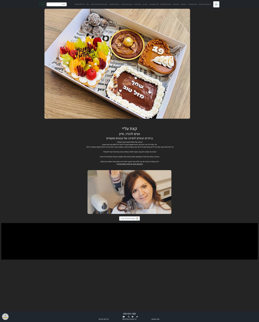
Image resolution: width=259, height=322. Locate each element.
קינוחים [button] (184, 4)
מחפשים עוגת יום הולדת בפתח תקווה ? (129, 164)
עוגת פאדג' (137, 4)
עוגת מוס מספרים (165, 4)
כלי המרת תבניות (80, 4)
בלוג (87, 4)
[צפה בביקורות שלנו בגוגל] (5, 316)
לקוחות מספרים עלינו (128, 218)
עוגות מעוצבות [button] (154, 4)
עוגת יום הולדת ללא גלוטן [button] (99, 4)
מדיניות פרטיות (104, 319)
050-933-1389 (129, 313)
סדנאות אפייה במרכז (204, 4)
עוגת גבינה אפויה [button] (127, 4)
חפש (42, 4)
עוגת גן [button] (145, 4)
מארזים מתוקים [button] (114, 4)
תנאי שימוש (155, 319)
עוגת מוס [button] (176, 4)
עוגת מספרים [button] (193, 4)
